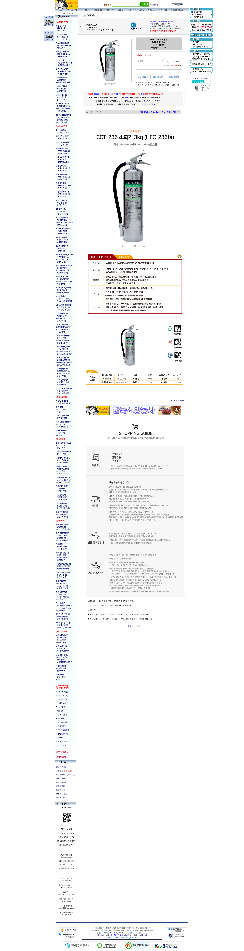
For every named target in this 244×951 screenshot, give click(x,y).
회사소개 (100, 935)
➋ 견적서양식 (155, 5)
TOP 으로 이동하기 (177, 400)
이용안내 (143, 935)
